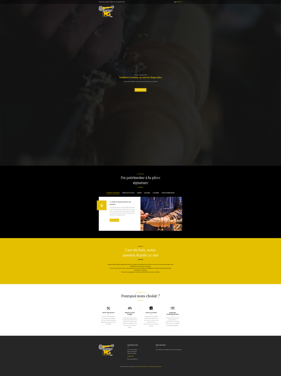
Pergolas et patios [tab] (128, 193)
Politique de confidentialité (155, 366)
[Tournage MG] (106, 11)
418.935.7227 (179, 2)
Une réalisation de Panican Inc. (142, 366)
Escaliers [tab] (147, 193)
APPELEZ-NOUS (140, 90)
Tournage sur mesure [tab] (113, 193)
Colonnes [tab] (156, 193)
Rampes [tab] (139, 193)
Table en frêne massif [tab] (168, 193)
